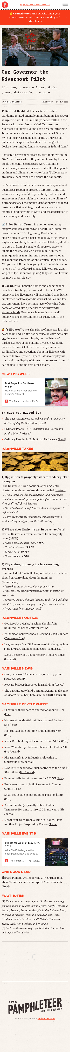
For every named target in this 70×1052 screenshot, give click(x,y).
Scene (53, 824)
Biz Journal (58, 695)
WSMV (22, 678)
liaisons (54, 351)
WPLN (13, 538)
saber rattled (51, 120)
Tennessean (9, 582)
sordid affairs (10, 351)
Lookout (60, 490)
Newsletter (47, 102)
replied (61, 259)
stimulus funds (11, 312)
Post (7, 714)
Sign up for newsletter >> (35, 4)
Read (42, 423)
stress (20, 137)
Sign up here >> (46, 1019)
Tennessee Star (14, 638)
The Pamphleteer (13, 102)
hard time (53, 294)
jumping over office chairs (33, 364)
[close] (66, 17)
